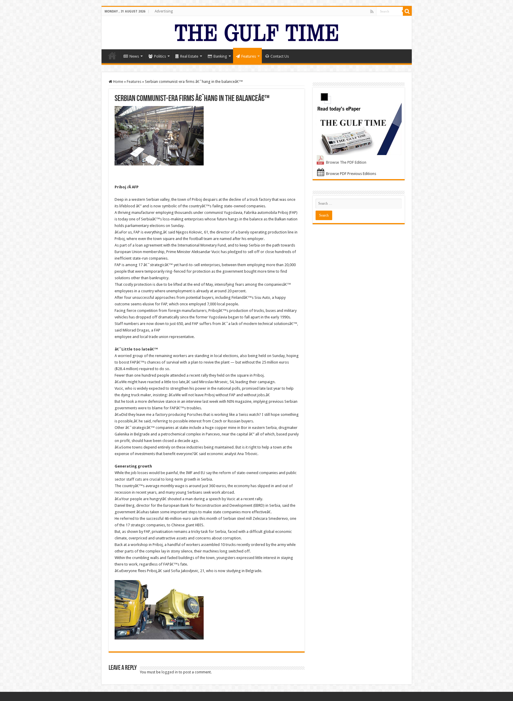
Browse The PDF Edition (346, 162)
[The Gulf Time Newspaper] (256, 31)
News (134, 56)
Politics (160, 56)
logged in (170, 672)
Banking (220, 56)
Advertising (164, 11)
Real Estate (189, 56)
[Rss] (372, 11)
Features (248, 56)
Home (112, 55)
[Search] (407, 11)
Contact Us (279, 56)
